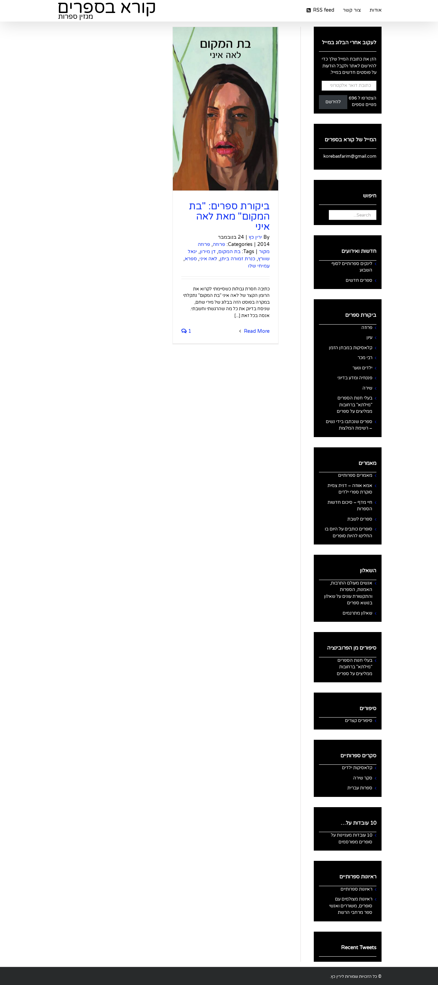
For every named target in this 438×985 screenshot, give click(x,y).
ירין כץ (255, 237)
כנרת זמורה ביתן (237, 259)
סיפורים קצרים (358, 720)
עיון (369, 337)
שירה (367, 388)
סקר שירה (362, 778)
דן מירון (208, 251)
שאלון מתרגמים (357, 613)
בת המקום (229, 251)
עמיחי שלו (259, 266)
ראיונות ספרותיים (356, 889)
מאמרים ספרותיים (355, 475)
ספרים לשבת (359, 519)
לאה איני (208, 259)
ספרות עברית (359, 788)
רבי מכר (365, 357)
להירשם (333, 102)
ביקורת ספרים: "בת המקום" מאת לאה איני (229, 216)
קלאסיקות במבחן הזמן (350, 348)
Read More (256, 331)
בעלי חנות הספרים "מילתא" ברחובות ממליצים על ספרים (354, 404)
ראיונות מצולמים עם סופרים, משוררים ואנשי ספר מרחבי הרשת (350, 905)
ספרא (191, 259)
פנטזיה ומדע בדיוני (354, 378)
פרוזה (219, 244)
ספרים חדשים (359, 280)
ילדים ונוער (362, 368)
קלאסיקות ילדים (357, 768)
